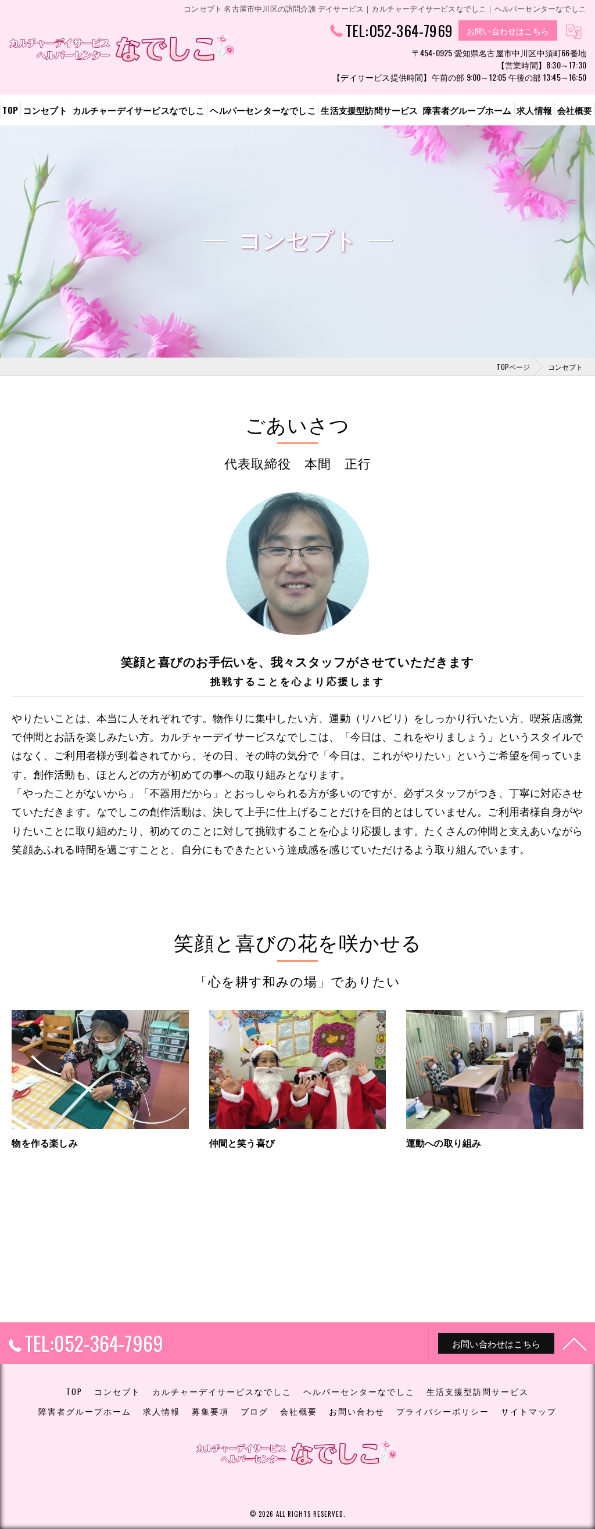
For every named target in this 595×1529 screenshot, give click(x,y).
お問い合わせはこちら (508, 30)
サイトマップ (529, 1411)
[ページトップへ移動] (574, 1343)
